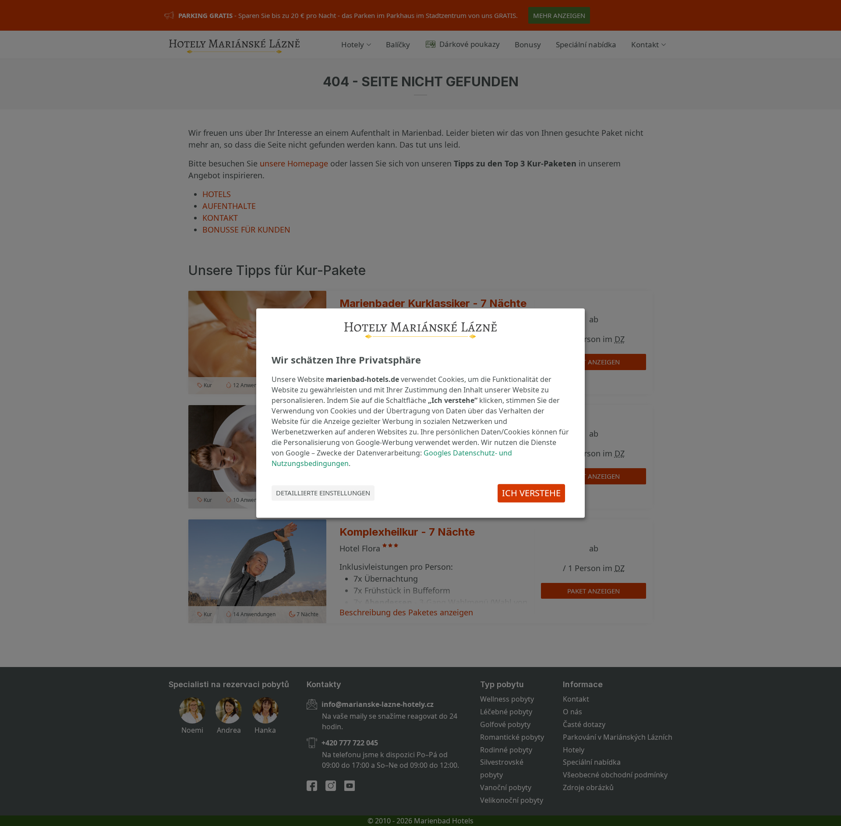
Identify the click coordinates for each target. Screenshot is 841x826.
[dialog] (420, 413)
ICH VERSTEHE (531, 493)
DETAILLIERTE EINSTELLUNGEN (323, 493)
